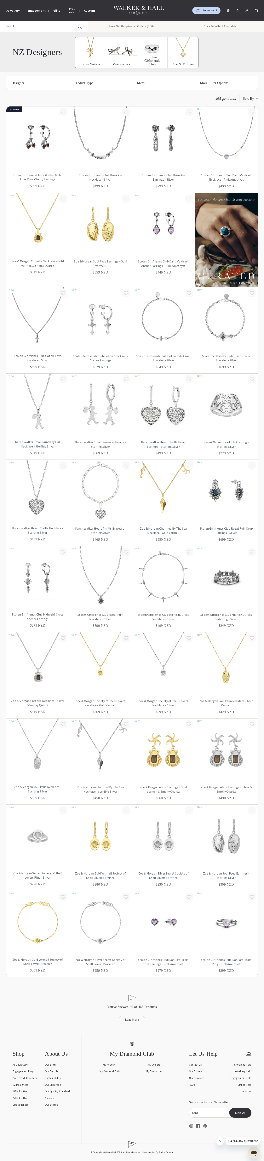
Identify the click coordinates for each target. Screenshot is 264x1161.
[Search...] (80, 26)
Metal (141, 83)
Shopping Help (242, 1065)
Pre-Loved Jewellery (25, 1078)
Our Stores (51, 1105)
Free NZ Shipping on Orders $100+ (132, 26)
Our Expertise (53, 1085)
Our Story (50, 1065)
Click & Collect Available (220, 26)
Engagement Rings (24, 1071)
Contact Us (195, 1065)
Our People (51, 1071)
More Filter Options (214, 83)
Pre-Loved (72, 11)
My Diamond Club (109, 1071)
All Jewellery (20, 1065)
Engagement (36, 10)
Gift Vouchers (21, 1105)
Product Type (83, 83)
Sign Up (240, 1113)
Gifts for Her (20, 1091)
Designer (17, 83)
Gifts (56, 10)
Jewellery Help (242, 1071)
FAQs (192, 1085)
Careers (49, 1098)
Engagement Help (241, 1078)
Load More (132, 1020)
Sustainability (53, 1078)
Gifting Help (244, 1085)
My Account (110, 1065)
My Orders (154, 1065)
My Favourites (154, 1071)
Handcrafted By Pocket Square (157, 1152)
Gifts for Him (20, 1098)
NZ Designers (20, 1085)
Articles (246, 1091)
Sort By (248, 98)
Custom (89, 10)
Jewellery (13, 10)
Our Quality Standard (57, 1091)
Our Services (196, 1078)
